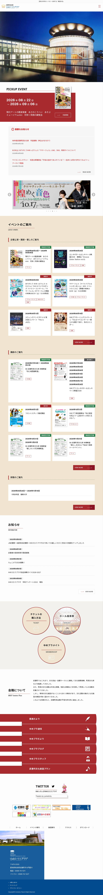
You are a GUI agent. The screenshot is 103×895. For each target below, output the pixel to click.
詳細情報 (65, 115)
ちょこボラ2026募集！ (16, 563)
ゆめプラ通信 (35, 729)
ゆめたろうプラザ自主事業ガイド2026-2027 (24, 572)
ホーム (18, 827)
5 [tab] (55, 211)
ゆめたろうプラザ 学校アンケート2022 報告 (25, 582)
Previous (10, 195)
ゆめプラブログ (36, 749)
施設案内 (51, 827)
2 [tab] (48, 211)
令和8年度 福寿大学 (19, 494)
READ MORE (87, 172)
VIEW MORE (79, 342)
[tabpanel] (51, 194)
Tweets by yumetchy (44, 796)
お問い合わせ (13, 882)
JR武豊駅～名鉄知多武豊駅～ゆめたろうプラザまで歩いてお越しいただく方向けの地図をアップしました (46, 543)
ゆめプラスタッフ (37, 759)
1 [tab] (46, 211)
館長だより (34, 719)
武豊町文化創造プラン (39, 769)
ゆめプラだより (36, 739)
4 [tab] (53, 211)
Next (93, 195)
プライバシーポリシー (16, 888)
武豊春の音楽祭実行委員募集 (18, 553)
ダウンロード (85, 827)
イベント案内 (35, 827)
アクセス (68, 827)
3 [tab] (50, 211)
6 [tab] (57, 211)
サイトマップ (13, 885)
